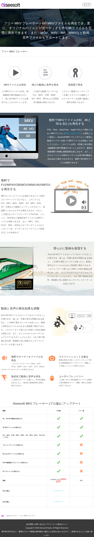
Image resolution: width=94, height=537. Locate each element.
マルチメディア (11, 516)
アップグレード (58, 491)
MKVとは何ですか (73, 133)
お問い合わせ (40, 524)
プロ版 (58, 411)
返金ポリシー (63, 524)
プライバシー (51, 524)
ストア (87, 5)
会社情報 (29, 524)
